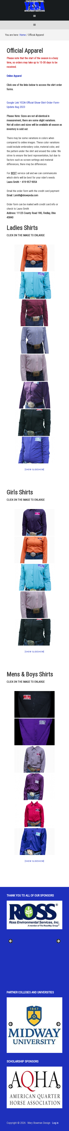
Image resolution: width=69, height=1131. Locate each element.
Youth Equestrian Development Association (35, 6)
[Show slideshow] (34, 469)
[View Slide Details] (34, 921)
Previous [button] (10, 941)
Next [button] (58, 941)
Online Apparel (14, 75)
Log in (55, 1122)
